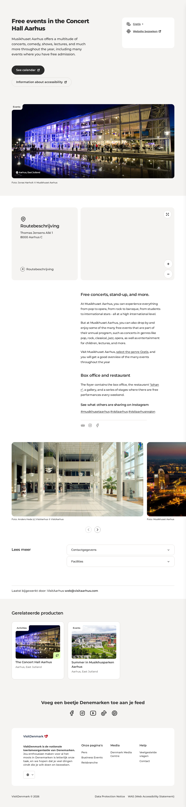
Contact (145, 761)
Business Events (92, 757)
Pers (84, 752)
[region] (127, 243)
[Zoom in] (168, 263)
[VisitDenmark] (35, 736)
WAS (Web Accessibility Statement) (151, 796)
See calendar (26, 70)
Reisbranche (89, 762)
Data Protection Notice (110, 796)
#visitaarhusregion (141, 411)
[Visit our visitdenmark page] (93, 713)
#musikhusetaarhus (95, 411)
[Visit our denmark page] (71, 713)
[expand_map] (167, 214)
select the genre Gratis (132, 352)
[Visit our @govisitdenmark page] (104, 713)
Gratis (137, 24)
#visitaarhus (119, 411)
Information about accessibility (39, 82)
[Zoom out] (168, 274)
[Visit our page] (82, 713)
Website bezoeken (145, 31)
